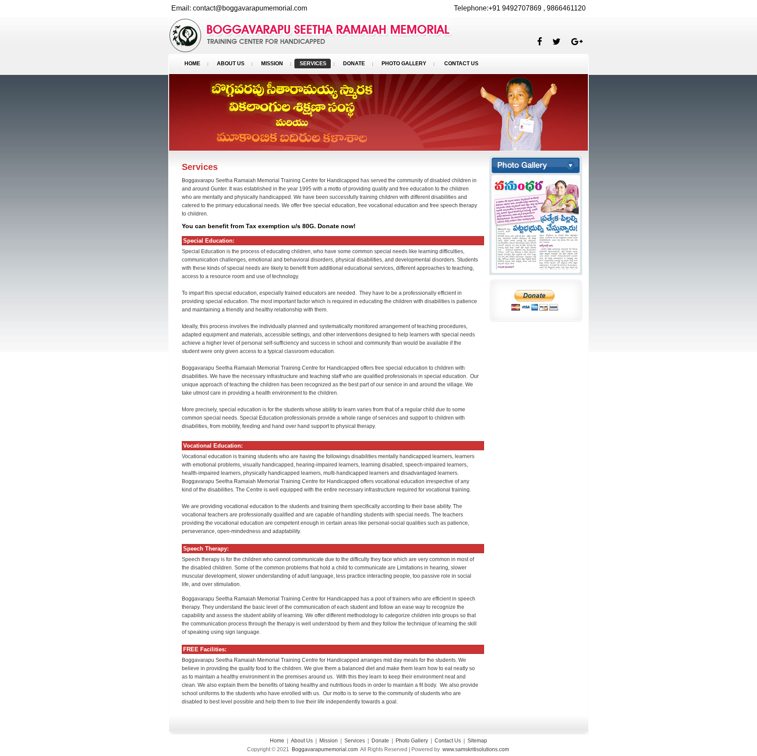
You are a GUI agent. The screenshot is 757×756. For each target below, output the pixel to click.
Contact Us (448, 741)
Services (354, 741)
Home (277, 741)
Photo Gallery (412, 741)
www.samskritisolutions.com (475, 749)
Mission (328, 741)
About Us (302, 741)
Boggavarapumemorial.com (325, 749)
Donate (380, 741)
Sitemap (477, 741)
